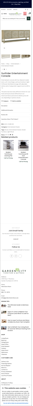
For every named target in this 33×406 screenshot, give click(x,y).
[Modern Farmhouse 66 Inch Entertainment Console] (23, 145)
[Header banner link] (16, 4)
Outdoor (3, 348)
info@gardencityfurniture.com (9, 298)
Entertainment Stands (7, 65)
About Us (3, 367)
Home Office (4, 344)
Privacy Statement (6, 371)
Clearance (4, 354)
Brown (6, 129)
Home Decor (4, 350)
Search (28, 18)
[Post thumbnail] (3, 306)
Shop (7, 63)
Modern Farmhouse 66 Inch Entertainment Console (23, 155)
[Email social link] (10, 135)
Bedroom (3, 340)
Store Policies (5, 373)
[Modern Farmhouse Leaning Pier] (8, 145)
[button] (3, 37)
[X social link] (8, 135)
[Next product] (6, 69)
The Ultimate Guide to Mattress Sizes (18, 306)
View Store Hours (6, 286)
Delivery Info (5, 361)
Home (3, 63)
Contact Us (4, 369)
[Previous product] (2, 69)
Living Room (4, 338)
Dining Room (5, 342)
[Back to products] (4, 69)
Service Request (5, 365)
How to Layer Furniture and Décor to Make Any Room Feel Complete (19, 321)
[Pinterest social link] (12, 135)
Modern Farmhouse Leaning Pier (8, 154)
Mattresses (4, 352)
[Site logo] (15, 13)
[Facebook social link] (25, 9)
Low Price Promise (6, 375)
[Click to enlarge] (4, 48)
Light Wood (10, 131)
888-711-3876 (5, 292)
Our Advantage (5, 385)
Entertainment (15, 63)
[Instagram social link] (27, 9)
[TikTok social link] (29, 9)
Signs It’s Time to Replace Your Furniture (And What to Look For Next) (18, 313)
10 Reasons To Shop (7, 383)
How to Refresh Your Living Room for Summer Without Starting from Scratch (19, 328)
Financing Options (6, 363)
